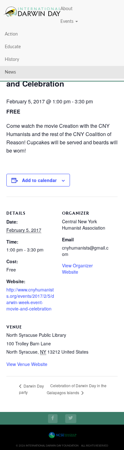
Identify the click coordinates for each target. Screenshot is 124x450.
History (12, 59)
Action (11, 34)
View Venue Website (26, 364)
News (10, 72)
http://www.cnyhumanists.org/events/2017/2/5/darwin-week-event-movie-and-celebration (30, 299)
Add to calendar (39, 180)
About (66, 9)
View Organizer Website (77, 268)
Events (67, 21)
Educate (13, 47)
